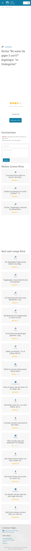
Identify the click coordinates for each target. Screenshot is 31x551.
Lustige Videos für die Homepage (11, 530)
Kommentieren (15, 114)
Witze (3, 7)
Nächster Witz (15, 120)
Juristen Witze (9, 7)
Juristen (8, 46)
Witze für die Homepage (9, 532)
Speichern (6, 160)
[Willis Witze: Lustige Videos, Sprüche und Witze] (9, 3)
